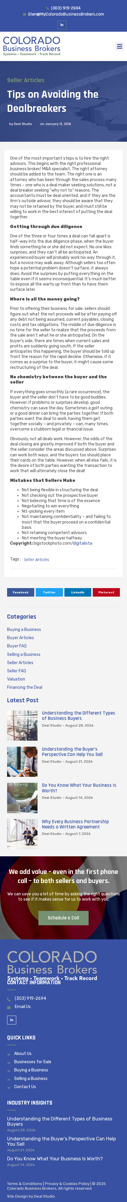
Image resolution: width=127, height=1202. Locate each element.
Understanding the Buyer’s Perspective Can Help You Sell (72, 752)
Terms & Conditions (24, 1183)
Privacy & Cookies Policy (67, 1183)
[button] (119, 46)
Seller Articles (25, 80)
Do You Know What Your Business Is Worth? (79, 788)
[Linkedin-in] (62, 25)
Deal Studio (44, 1196)
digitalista (82, 543)
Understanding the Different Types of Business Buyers (78, 716)
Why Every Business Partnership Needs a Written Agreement (75, 824)
